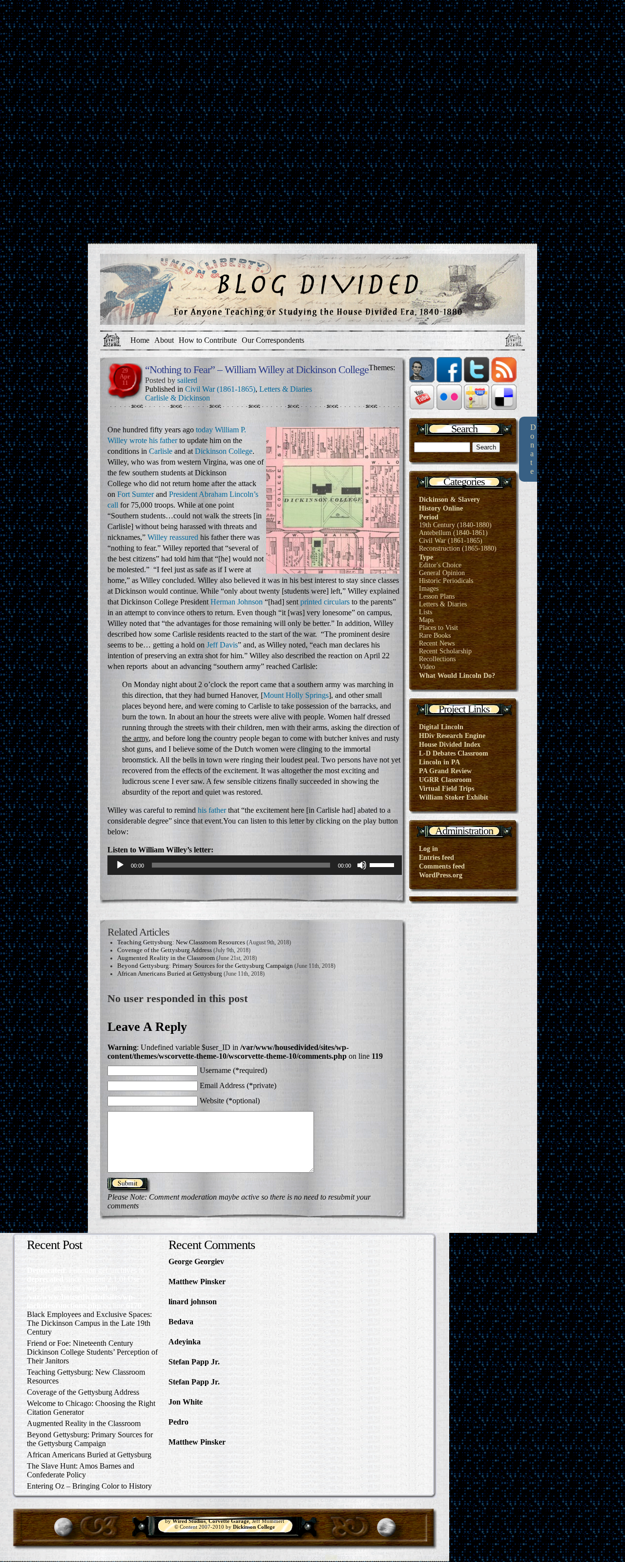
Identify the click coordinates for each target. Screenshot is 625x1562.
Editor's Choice (440, 565)
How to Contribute (208, 340)
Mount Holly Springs (296, 695)
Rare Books (435, 635)
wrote (138, 440)
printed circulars (325, 602)
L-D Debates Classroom (453, 753)
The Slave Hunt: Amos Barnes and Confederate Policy (80, 1470)
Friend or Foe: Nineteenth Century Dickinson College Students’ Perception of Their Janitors (92, 1352)
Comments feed (442, 866)
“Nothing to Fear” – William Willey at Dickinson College (257, 369)
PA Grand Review (445, 771)
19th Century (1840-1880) (455, 525)
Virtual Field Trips (446, 788)
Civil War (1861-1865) (220, 389)
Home (139, 340)
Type (426, 557)
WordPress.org (440, 875)
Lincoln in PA (439, 762)
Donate (533, 449)
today (204, 429)
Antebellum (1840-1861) (453, 532)
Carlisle (160, 451)
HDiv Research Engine (452, 735)
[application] (254, 865)
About (164, 340)
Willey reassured (172, 537)
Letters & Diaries (285, 389)
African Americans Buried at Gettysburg (169, 973)
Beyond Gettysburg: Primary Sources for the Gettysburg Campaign (205, 965)
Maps (426, 620)
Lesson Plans (437, 596)
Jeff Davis (222, 645)
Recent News (437, 643)
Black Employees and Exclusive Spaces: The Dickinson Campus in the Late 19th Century (89, 1323)
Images (428, 588)
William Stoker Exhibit (453, 797)
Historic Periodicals (446, 580)
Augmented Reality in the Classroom (166, 957)
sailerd (187, 380)
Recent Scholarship (445, 651)
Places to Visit (438, 627)
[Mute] (362, 865)
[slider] (383, 864)
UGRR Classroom (445, 779)
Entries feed (436, 857)
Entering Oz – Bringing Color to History (89, 1486)
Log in (428, 848)
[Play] (120, 865)
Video (427, 666)
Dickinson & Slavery (449, 499)
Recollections (437, 659)
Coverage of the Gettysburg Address (164, 950)
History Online (441, 508)
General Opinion (442, 573)
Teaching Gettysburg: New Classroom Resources (181, 942)
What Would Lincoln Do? (457, 675)
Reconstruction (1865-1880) (458, 548)
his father (163, 440)
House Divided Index (449, 744)
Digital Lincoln (441, 727)
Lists (425, 612)
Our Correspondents (273, 340)
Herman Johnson (236, 602)
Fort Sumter (135, 494)
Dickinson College (223, 451)
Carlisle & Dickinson (177, 398)
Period (428, 517)
